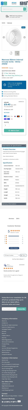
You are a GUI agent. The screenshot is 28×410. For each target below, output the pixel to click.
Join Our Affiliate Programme (9, 348)
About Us (4, 321)
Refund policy (5, 352)
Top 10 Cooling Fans (7, 368)
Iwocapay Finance (6, 329)
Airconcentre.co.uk (17, 405)
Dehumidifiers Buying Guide (9, 374)
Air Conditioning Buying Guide (10, 366)
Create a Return (6, 335)
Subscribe (21, 309)
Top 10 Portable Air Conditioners (10, 364)
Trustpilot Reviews (7, 354)
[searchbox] (11, 255)
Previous (4, 37)
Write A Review (14, 248)
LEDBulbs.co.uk (6, 384)
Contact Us (5, 323)
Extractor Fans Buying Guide (9, 377)
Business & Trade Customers (10, 325)
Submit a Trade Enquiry (8, 327)
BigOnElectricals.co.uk (8, 386)
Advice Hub (5, 360)
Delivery (4, 331)
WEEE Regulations (7, 339)
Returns (4, 333)
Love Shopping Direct (7, 390)
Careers (4, 346)
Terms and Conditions (8, 342)
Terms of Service (6, 350)
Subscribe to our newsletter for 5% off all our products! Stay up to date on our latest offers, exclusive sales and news (14, 301)
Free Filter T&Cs (6, 379)
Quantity (6, 122)
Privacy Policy (5, 344)
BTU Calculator (6, 362)
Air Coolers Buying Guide (8, 372)
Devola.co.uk (5, 388)
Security (4, 337)
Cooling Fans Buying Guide (9, 370)
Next (24, 37)
